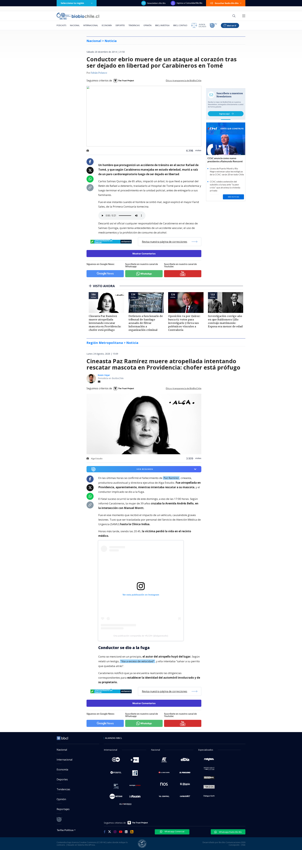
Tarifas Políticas (65, 829)
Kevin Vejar (104, 375)
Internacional (90, 25)
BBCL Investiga (162, 25)
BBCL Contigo (180, 25)
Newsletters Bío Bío (156, 3)
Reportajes (63, 809)
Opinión (147, 25)
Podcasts (61, 25)
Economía (107, 25)
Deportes (120, 25)
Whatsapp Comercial (174, 831)
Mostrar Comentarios (144, 253)
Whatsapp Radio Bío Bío (230, 832)
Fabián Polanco (99, 73)
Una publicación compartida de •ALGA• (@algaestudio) (140, 635)
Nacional (75, 25)
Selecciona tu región (72, 3)
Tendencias (134, 25)
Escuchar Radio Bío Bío (227, 3)
